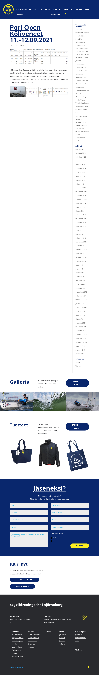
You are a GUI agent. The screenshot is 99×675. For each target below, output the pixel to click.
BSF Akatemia (17, 635)
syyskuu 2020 (80, 315)
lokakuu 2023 (80, 207)
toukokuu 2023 (81, 219)
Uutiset (47, 9)
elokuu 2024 (80, 180)
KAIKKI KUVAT (74, 383)
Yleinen (22, 45)
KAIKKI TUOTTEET (76, 427)
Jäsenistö (62, 635)
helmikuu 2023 (81, 226)
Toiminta (56, 9)
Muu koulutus (17, 647)
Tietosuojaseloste (16, 667)
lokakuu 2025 (80, 165)
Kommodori (80, 362)
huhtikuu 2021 (81, 288)
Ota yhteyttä (55, 15)
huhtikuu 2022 (81, 246)
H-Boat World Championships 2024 (29, 9)
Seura (86, 9)
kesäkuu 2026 (81, 153)
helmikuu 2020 (81, 338)
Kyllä (54, 538)
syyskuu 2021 (80, 269)
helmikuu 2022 (81, 253)
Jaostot (62, 641)
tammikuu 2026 (81, 161)
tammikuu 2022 (81, 257)
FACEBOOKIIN (22, 586)
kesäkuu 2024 (81, 188)
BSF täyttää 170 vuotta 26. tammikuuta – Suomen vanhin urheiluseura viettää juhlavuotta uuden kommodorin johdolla (82, 128)
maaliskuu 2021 (81, 292)
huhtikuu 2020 (81, 331)
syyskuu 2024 (80, 176)
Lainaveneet (32, 641)
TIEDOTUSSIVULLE (24, 579)
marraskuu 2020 (81, 307)
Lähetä (79, 545)
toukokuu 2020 (81, 327)
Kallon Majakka (33, 638)
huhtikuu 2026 (81, 157)
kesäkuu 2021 (81, 280)
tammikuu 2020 (81, 342)
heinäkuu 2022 (81, 238)
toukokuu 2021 (81, 284)
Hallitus (62, 638)
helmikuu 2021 (81, 296)
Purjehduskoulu (17, 638)
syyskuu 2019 (80, 350)
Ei (53, 541)
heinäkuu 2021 (81, 277)
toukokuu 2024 (81, 192)
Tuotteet (78, 9)
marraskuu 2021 (81, 261)
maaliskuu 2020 (81, 334)
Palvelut (67, 9)
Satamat (31, 647)
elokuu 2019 (80, 354)
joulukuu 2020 (81, 304)
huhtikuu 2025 (81, 168)
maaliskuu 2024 (81, 199)
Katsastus (31, 644)
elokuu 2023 (80, 211)
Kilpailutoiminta (17, 656)
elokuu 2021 (80, 273)
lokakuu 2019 (80, 346)
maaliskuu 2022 (81, 250)
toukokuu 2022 (81, 242)
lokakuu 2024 (80, 172)
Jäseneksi (19, 15)
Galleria (19, 381)
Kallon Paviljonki (34, 635)
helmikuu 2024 (81, 203)
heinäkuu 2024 (81, 184)
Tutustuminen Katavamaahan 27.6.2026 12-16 (81, 67)
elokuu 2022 (80, 234)
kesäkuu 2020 (81, 323)
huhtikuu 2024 (81, 196)
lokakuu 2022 (80, 230)
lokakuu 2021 (80, 265)
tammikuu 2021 (81, 300)
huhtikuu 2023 (81, 223)
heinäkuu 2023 (81, 215)
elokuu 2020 (80, 319)
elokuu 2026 (80, 149)
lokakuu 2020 (80, 311)
